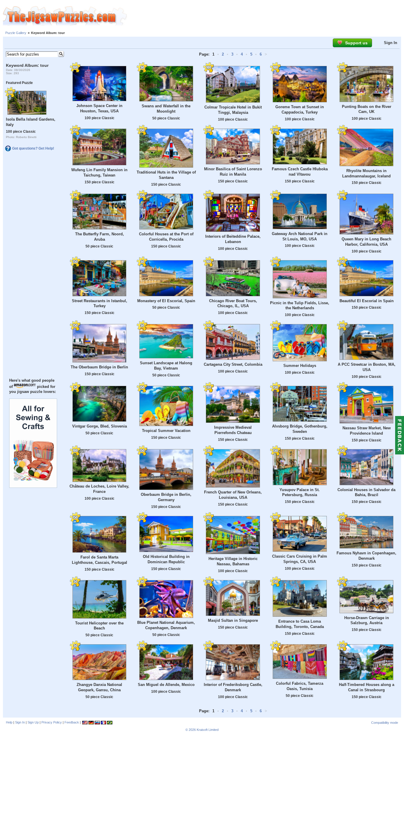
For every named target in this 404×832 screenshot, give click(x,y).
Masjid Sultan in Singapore (233, 620)
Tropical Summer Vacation (166, 430)
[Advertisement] (265, 16)
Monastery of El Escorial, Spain (166, 301)
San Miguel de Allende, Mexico (166, 684)
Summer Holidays (299, 365)
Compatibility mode (384, 722)
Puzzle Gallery (15, 33)
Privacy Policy (51, 722)
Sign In (390, 43)
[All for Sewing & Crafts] (33, 486)
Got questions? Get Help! (33, 148)
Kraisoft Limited (208, 729)
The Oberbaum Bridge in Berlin (99, 367)
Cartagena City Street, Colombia (233, 364)
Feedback (71, 722)
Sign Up (33, 722)
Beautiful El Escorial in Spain (367, 301)
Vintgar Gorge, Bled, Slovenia (99, 426)
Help (9, 722)
